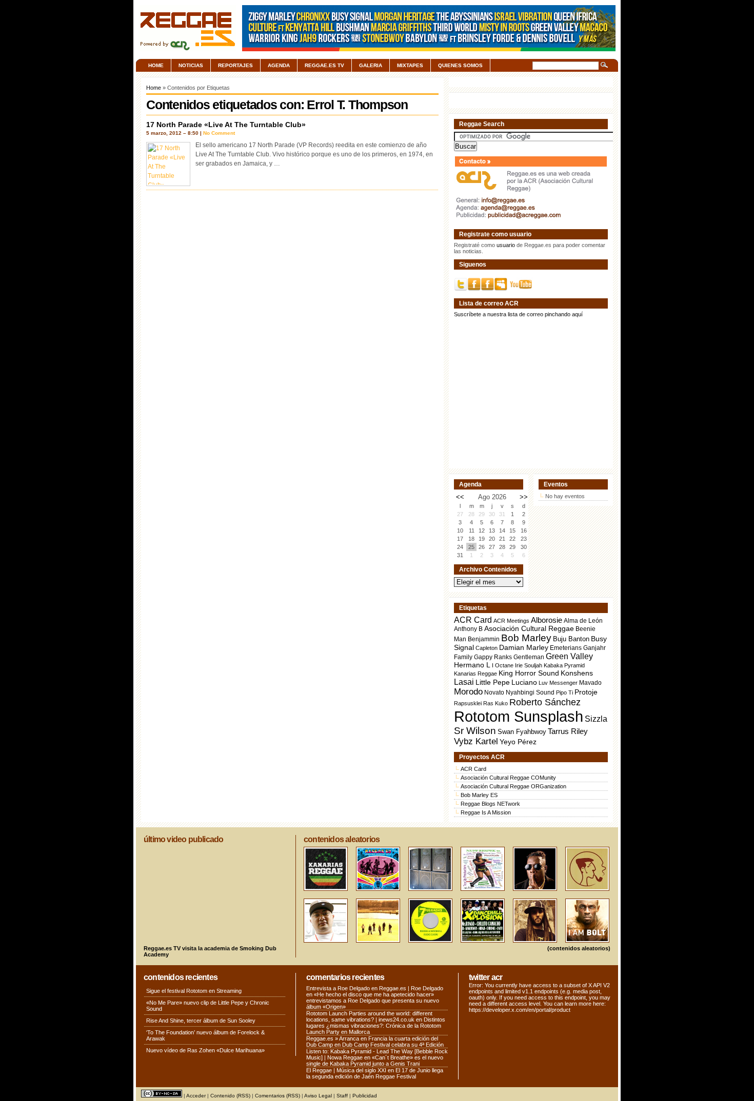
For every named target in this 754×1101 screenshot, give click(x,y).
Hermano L (472, 665)
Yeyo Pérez (518, 742)
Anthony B (468, 628)
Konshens (577, 673)
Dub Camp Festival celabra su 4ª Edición (393, 1045)
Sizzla (596, 719)
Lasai (464, 681)
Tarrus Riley (568, 731)
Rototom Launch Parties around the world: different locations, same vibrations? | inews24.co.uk (369, 1016)
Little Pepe (492, 682)
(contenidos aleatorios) (578, 948)
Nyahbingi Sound (530, 692)
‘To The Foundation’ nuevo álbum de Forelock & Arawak (205, 1035)
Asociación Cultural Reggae (529, 629)
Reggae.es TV (324, 65)
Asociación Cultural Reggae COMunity (508, 777)
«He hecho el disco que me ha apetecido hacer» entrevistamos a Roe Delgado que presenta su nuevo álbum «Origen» (372, 1000)
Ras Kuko (495, 703)
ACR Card (473, 620)
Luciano (524, 682)
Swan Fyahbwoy (522, 732)
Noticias (190, 65)
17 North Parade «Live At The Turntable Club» (226, 124)
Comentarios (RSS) (277, 1095)
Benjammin (484, 639)
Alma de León (583, 620)
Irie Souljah (528, 665)
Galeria (370, 65)
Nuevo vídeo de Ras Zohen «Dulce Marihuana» (205, 1050)
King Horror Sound (529, 673)
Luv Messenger (558, 683)
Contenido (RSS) (230, 1095)
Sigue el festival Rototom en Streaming (194, 991)
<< (460, 497)
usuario (506, 245)
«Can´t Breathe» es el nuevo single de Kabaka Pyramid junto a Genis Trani (374, 1060)
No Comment (219, 133)
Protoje (586, 692)
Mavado (590, 682)
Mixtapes (410, 65)
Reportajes (235, 65)
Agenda (279, 65)
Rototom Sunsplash (518, 716)
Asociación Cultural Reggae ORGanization (513, 786)
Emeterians (566, 647)
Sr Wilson (475, 730)
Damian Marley (523, 647)
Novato (494, 692)
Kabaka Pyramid (564, 665)
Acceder (196, 1095)
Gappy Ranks (493, 657)
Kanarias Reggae (475, 673)
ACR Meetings (511, 621)
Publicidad (364, 1095)
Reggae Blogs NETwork (490, 804)
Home (156, 65)
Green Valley (569, 656)
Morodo (468, 692)
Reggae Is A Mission (486, 812)
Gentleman (528, 657)
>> (524, 497)
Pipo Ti (564, 692)
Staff (342, 1095)
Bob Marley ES (479, 795)
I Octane (502, 665)
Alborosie (546, 620)
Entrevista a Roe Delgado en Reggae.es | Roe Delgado (374, 988)
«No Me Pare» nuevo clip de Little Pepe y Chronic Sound (207, 1006)
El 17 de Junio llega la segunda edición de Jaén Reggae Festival (374, 1073)
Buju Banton (571, 639)
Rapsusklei (468, 703)
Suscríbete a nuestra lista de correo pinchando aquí (518, 314)
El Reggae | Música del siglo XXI (346, 1070)
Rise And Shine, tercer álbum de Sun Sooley (200, 1020)
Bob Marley (526, 638)
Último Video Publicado (183, 839)
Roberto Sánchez (545, 702)
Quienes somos (460, 65)
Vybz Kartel (476, 741)
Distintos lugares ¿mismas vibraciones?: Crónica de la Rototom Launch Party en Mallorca (375, 1025)
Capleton (486, 648)
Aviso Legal (318, 1095)
